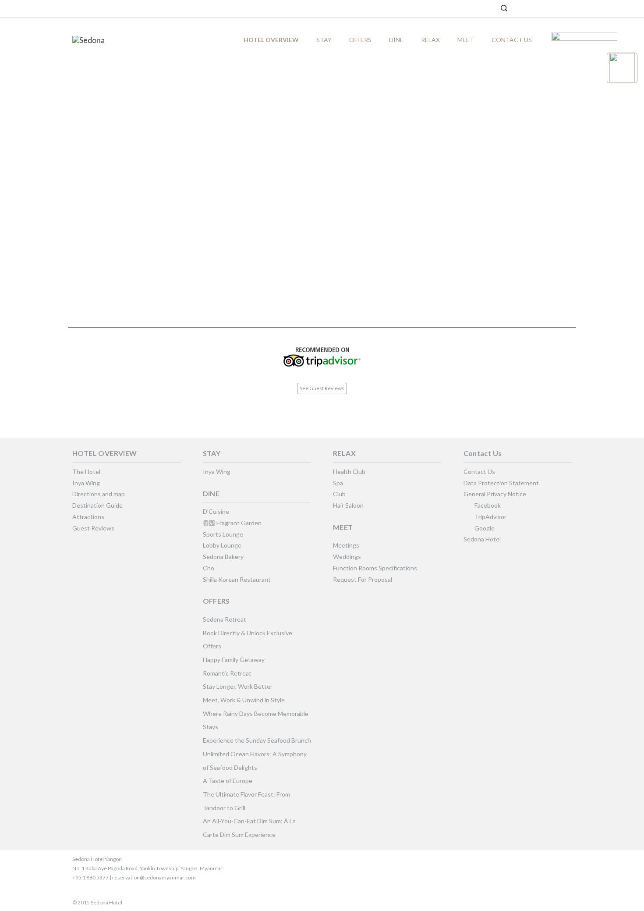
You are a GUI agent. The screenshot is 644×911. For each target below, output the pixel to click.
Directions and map (98, 494)
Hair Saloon (348, 505)
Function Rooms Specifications (375, 568)
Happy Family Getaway (234, 659)
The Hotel (86, 471)
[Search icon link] (504, 9)
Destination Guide (97, 505)
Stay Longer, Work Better (237, 686)
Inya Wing (86, 483)
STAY (324, 39)
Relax (430, 39)
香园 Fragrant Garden (232, 523)
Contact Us (512, 39)
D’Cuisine (216, 511)
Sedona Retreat (224, 619)
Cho (208, 568)
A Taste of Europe (227, 780)
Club (339, 494)
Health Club (349, 471)
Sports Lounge (223, 534)
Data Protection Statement (501, 483)
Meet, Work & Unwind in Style (244, 700)
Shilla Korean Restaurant (237, 579)
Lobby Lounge (222, 545)
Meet (465, 39)
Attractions (88, 516)
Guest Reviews (93, 528)
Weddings (347, 556)
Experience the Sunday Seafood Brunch (257, 740)
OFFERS (360, 39)
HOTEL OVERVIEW (271, 39)
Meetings (346, 545)
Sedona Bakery (223, 556)
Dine (396, 39)
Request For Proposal (362, 579)
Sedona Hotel (482, 539)
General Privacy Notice (495, 494)
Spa (338, 483)
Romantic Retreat (227, 673)
